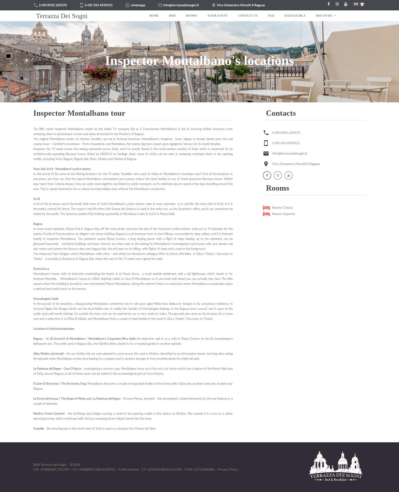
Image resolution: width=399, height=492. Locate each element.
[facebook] (328, 4)
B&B (172, 15)
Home (154, 15)
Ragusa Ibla (294, 15)
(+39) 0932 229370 (53, 5)
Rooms (191, 15)
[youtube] (345, 4)
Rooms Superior (283, 214)
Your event (217, 15)
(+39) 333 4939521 (99, 5)
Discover (324, 15)
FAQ (271, 15)
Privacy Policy (228, 469)
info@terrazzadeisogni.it (181, 5)
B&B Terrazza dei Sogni (49, 464)
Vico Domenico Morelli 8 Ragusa (241, 5)
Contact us (248, 15)
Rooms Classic (282, 207)
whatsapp (138, 5)
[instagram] (337, 4)
